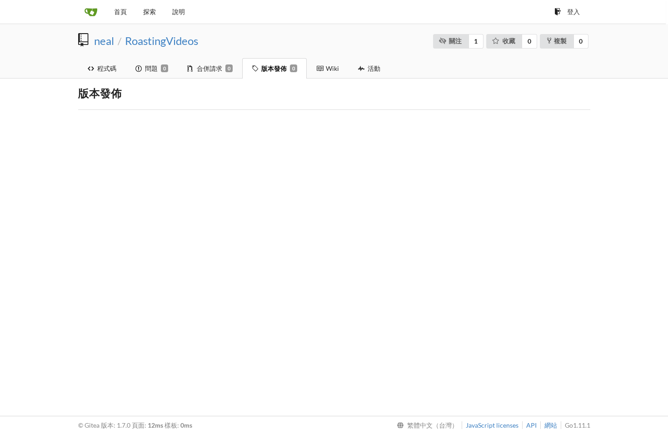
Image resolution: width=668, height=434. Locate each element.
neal (104, 41)
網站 (550, 425)
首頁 (120, 11)
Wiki (332, 68)
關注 (455, 40)
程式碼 (106, 68)
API (531, 425)
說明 (178, 11)
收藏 (509, 40)
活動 (374, 68)
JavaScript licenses (492, 425)
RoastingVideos (161, 41)
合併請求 (213, 68)
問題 (155, 68)
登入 (573, 11)
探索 (149, 11)
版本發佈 (278, 68)
